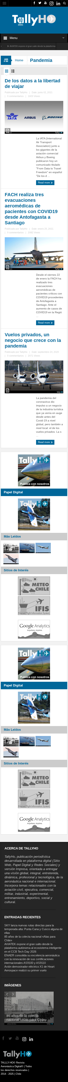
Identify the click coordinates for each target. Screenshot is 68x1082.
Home (19, 60)
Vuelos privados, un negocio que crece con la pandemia (33, 340)
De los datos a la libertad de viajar (32, 83)
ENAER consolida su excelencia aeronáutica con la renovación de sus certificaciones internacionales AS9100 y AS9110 (32, 959)
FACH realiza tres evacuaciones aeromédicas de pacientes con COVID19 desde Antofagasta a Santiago (31, 208)
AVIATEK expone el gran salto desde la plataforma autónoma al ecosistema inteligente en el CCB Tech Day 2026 (32, 947)
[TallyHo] (34, 19)
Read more (44, 182)
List (13, 72)
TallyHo (23, 92)
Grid (7, 72)
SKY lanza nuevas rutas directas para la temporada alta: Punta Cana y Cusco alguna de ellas (33, 929)
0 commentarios (15, 96)
